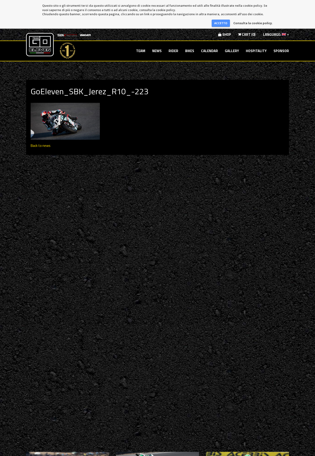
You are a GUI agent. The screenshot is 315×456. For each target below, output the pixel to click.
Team (140, 50)
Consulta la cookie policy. (253, 23)
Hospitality (256, 50)
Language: (272, 34)
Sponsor (281, 50)
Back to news (41, 145)
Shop (226, 34)
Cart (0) (248, 34)
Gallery (232, 50)
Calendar (209, 50)
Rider (173, 50)
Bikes (189, 50)
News (157, 50)
